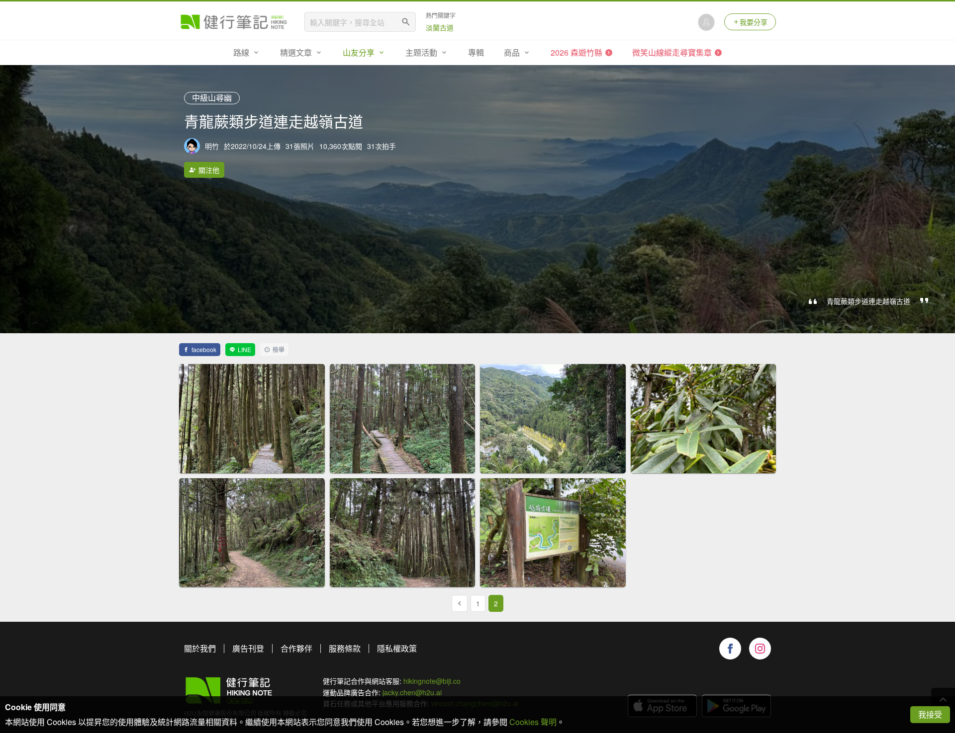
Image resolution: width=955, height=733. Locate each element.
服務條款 (345, 648)
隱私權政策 (397, 648)
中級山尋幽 (212, 97)
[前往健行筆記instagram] (760, 649)
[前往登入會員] (706, 22)
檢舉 (279, 349)
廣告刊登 (248, 648)
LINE (244, 349)
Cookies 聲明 (533, 722)
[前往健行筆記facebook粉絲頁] (730, 649)
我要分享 (753, 22)
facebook (203, 349)
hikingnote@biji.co (432, 681)
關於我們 (200, 648)
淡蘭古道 (440, 27)
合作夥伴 (296, 648)
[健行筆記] (233, 22)
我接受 (930, 714)
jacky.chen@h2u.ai (412, 692)
